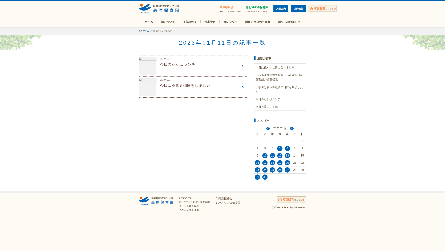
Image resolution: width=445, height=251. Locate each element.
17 (264, 162)
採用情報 (298, 8)
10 (264, 155)
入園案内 (281, 8)
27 (287, 169)
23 (257, 169)
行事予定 (210, 21)
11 (272, 155)
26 (279, 169)
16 (257, 162)
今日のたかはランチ (268, 99)
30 (257, 177)
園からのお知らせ (289, 21)
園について (168, 21)
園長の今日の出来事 (257, 21)
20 (287, 162)
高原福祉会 (230, 9)
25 (272, 169)
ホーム (149, 21)
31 (264, 177)
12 (279, 155)
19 (279, 162)
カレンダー (230, 21)
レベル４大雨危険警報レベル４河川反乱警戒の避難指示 (279, 77)
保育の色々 (190, 21)
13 (287, 155)
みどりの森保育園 (257, 9)
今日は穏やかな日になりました (275, 67)
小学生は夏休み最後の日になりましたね (279, 89)
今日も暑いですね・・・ (271, 106)
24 (264, 169)
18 (272, 162)
